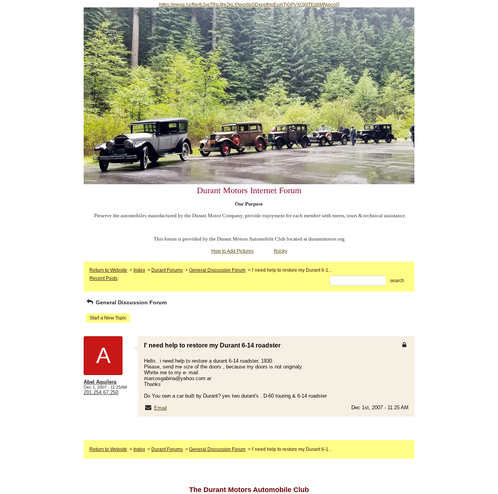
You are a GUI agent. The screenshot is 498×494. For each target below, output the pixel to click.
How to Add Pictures (232, 251)
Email (160, 408)
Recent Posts (103, 278)
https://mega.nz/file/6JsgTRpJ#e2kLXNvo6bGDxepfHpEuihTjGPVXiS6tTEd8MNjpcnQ (249, 4)
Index (139, 270)
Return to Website (108, 270)
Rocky (280, 251)
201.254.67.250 (101, 392)
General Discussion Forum (217, 270)
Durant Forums (167, 270)
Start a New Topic (107, 318)
